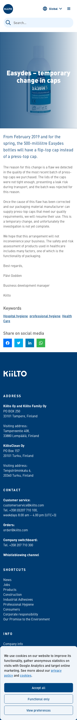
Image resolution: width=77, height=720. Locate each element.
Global (53, 9)
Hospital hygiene (15, 316)
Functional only (38, 699)
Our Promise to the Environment (26, 619)
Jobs (6, 584)
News (7, 579)
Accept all (38, 687)
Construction (12, 594)
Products (9, 589)
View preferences (38, 710)
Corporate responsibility (20, 614)
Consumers (11, 609)
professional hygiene (45, 316)
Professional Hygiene (18, 604)
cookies (25, 675)
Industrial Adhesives (18, 599)
